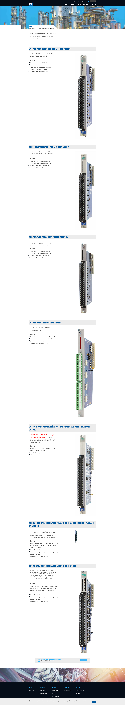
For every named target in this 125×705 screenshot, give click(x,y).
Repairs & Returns (55, 696)
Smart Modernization (80, 690)
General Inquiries (67, 690)
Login (87, 1)
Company (73, 1)
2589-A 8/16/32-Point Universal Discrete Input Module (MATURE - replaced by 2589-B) (61, 525)
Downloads (42, 690)
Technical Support (55, 689)
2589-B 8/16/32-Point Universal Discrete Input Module (52, 565)
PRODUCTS (66, 4)
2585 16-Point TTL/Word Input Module (45, 322)
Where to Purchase (55, 694)
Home (30, 28)
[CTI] (36, 4)
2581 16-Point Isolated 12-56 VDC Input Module (49, 147)
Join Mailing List (32, 691)
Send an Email (67, 691)
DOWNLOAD (83, 660)
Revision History (43, 691)
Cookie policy (79, 701)
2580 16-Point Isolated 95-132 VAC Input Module (50, 48)
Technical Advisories (56, 690)
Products (33, 28)
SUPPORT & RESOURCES (83, 4)
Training (53, 693)
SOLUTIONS (73, 4)
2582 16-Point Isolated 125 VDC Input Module (48, 237)
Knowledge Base (43, 693)
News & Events (31, 690)
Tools (41, 694)
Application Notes (55, 691)
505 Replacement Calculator (81, 689)
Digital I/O (48, 28)
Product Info (42, 689)
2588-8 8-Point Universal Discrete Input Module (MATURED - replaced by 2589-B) (60, 428)
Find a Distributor (79, 691)
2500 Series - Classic (41, 28)
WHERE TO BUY (93, 4)
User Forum (78, 693)
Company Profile (32, 689)
